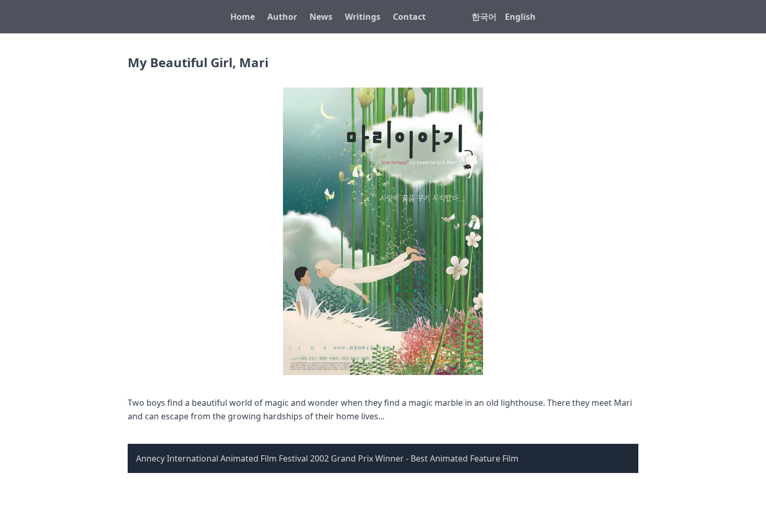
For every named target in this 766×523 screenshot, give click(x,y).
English (520, 16)
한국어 (484, 16)
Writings (362, 16)
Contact (409, 16)
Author (282, 16)
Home (242, 16)
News (321, 16)
